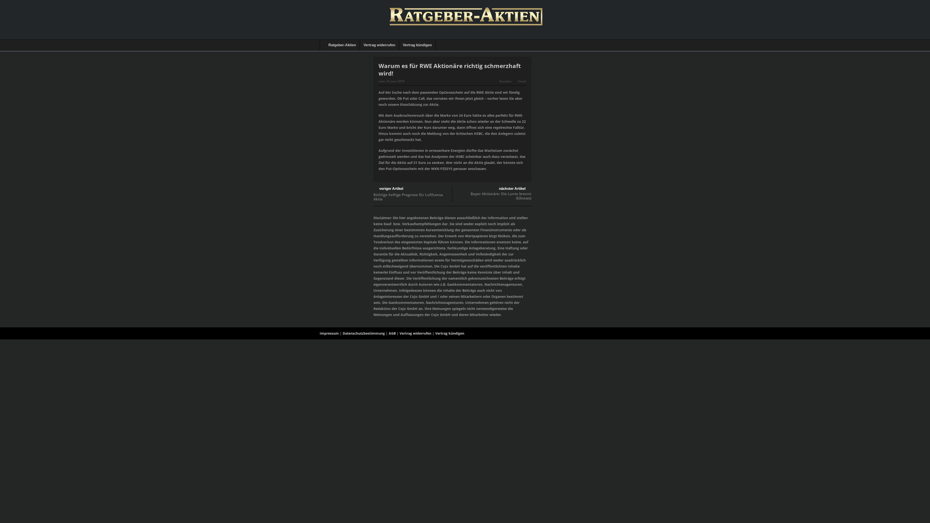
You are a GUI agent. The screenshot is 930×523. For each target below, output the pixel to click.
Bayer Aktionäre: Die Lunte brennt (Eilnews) (501, 195)
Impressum (329, 333)
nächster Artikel (512, 188)
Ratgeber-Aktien (342, 45)
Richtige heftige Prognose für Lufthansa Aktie (408, 196)
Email (522, 81)
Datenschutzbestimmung (364, 333)
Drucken (505, 81)
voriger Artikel (391, 188)
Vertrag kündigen (417, 45)
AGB (392, 333)
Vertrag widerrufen (379, 45)
